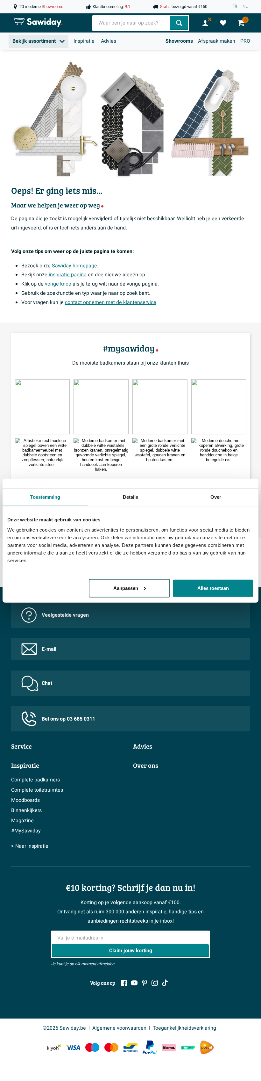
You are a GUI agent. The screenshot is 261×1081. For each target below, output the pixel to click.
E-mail (49, 649)
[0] (223, 23)
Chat (47, 683)
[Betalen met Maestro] (92, 1047)
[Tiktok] (165, 983)
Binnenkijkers (26, 810)
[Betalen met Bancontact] (130, 1047)
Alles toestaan (213, 588)
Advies (108, 41)
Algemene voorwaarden (119, 1028)
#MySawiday (26, 831)
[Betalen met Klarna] (169, 1047)
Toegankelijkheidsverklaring (184, 1028)
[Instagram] (155, 983)
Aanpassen (125, 588)
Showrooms (179, 41)
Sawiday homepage (74, 266)
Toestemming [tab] (45, 497)
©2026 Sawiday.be (64, 1028)
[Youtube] (134, 983)
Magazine (22, 820)
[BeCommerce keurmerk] (188, 1047)
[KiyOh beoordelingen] (54, 1047)
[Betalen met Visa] (73, 1047)
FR (234, 6)
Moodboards (25, 800)
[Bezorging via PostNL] (207, 1048)
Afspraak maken (216, 41)
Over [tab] (215, 497)
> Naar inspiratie (29, 846)
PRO (245, 41)
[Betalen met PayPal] (150, 1048)
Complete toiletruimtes (37, 790)
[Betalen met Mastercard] (111, 1047)
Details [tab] (130, 497)
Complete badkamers (35, 780)
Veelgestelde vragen (65, 615)
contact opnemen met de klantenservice (110, 302)
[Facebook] (124, 983)
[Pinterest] (144, 983)
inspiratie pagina (68, 275)
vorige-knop (58, 284)
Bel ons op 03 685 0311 (68, 719)
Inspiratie (84, 41)
